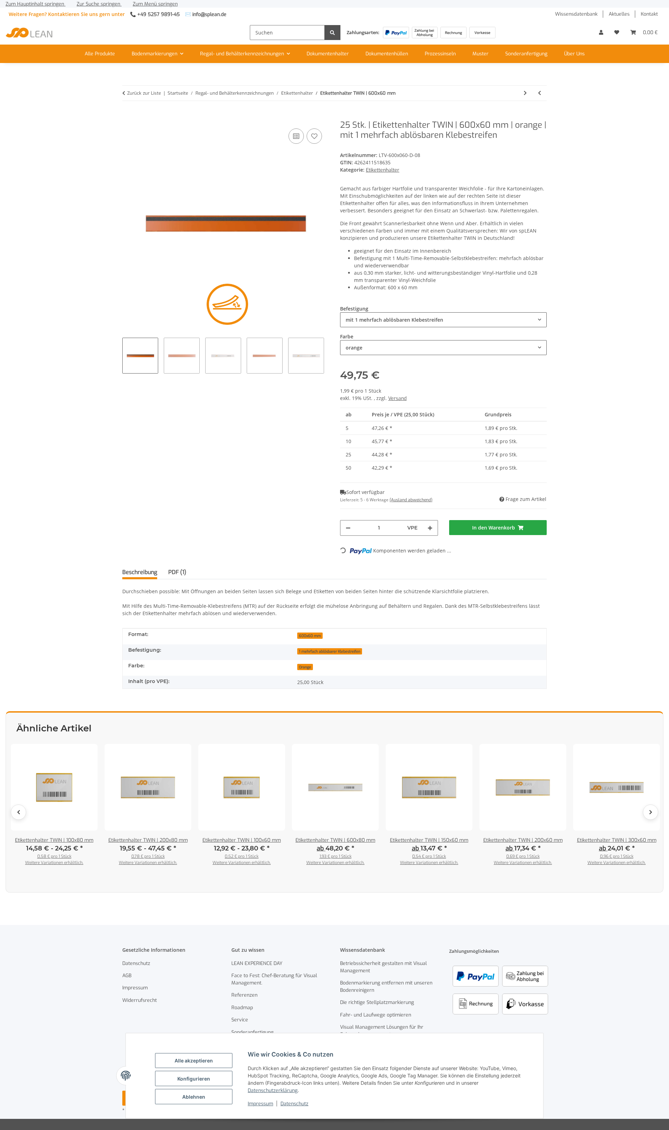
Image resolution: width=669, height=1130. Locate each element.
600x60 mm (310, 635)
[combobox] (443, 319)
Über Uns (574, 53)
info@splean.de (209, 14)
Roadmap (242, 1007)
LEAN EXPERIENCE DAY (257, 963)
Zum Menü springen (155, 4)
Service (239, 1020)
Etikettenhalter (382, 170)
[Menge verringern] (348, 527)
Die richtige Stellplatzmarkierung (377, 1002)
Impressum (260, 1103)
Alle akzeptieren (194, 1061)
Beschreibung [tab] (139, 572)
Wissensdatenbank (576, 14)
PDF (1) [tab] (177, 572)
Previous (18, 812)
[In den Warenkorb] (127, 116)
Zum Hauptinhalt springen (36, 4)
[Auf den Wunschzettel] (314, 136)
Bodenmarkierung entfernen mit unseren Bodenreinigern (386, 987)
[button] (601, 33)
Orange (305, 667)
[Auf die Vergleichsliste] (296, 136)
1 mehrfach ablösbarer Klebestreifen (329, 651)
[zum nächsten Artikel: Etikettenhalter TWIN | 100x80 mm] (525, 93)
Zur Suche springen (99, 4)
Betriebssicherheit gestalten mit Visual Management (383, 967)
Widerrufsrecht (139, 1000)
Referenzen (244, 995)
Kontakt (649, 14)
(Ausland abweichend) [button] (411, 500)
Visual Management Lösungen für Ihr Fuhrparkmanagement (381, 1031)
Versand (397, 398)
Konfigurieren (193, 1079)
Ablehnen (193, 1097)
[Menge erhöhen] (430, 527)
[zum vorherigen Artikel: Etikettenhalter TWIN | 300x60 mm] (539, 93)
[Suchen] (332, 32)
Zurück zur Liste (144, 93)
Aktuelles (619, 14)
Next (650, 812)
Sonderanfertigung (526, 53)
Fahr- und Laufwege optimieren (375, 1015)
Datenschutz (294, 1103)
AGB (126, 975)
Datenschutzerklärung (273, 1090)
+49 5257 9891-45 (158, 14)
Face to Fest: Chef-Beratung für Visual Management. (274, 979)
